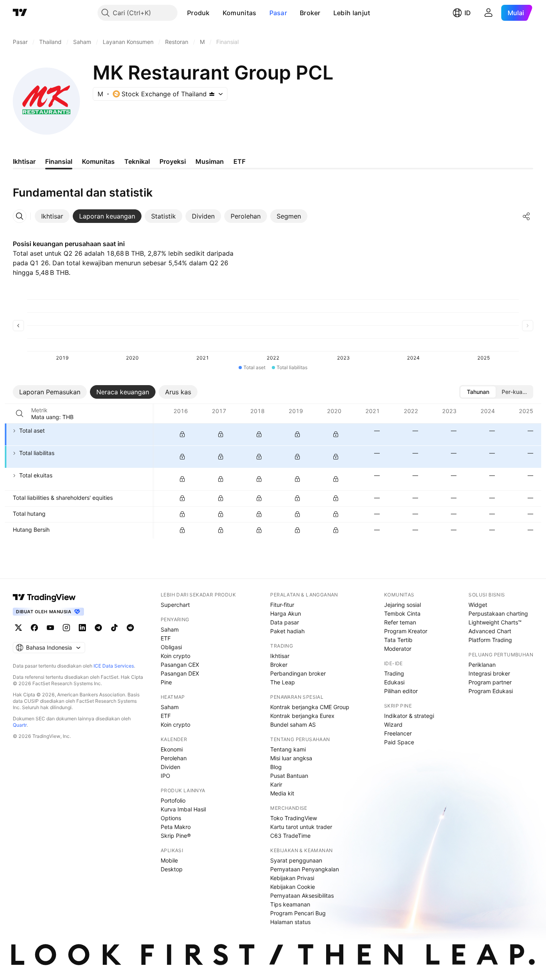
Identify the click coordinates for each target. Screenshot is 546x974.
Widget (477, 604)
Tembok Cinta (402, 613)
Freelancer (398, 733)
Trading (394, 673)
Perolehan (174, 758)
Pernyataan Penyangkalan (304, 869)
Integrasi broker (489, 673)
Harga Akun (285, 613)
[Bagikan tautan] (526, 216)
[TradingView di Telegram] (98, 627)
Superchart (175, 604)
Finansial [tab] (58, 161)
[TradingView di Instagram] (66, 627)
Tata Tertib (398, 639)
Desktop (172, 869)
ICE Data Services (114, 666)
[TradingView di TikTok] (114, 627)
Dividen (170, 766)
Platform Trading (490, 639)
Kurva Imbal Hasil (183, 809)
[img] (211, 93)
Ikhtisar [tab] (24, 161)
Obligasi (171, 647)
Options (171, 818)
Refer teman (400, 622)
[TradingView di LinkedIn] (82, 627)
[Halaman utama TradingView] (20, 12)
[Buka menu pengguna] (488, 13)
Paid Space (399, 742)
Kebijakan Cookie (292, 886)
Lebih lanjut (352, 13)
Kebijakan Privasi (292, 878)
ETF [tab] (239, 161)
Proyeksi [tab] (172, 161)
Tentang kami (288, 749)
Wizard (393, 724)
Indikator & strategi (409, 715)
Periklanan (482, 664)
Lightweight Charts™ (495, 622)
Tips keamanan (290, 904)
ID (467, 13)
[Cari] (19, 413)
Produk (198, 13)
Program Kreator (405, 631)
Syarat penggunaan (296, 860)
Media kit (282, 793)
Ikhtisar (279, 655)
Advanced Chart (489, 631)
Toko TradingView (293, 818)
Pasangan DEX (180, 673)
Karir (276, 784)
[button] (215, 13)
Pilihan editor (401, 691)
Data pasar (284, 622)
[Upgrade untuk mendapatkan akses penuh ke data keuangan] (182, 434)
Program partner (490, 682)
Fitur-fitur (282, 604)
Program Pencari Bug (298, 913)
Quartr (20, 725)
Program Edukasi (490, 691)
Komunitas (240, 13)
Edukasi (394, 682)
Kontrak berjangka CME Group (309, 707)
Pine (166, 682)
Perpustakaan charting (498, 613)
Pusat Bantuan (289, 775)
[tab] (52, 216)
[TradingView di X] (18, 627)
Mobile (169, 860)
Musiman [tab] (209, 161)
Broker (310, 13)
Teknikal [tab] (137, 161)
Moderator (397, 648)
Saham (170, 629)
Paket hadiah (287, 631)
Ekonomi (172, 749)
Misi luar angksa (291, 758)
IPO (165, 775)
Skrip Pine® (176, 835)
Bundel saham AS (293, 724)
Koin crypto (175, 655)
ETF (166, 638)
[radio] (478, 392)
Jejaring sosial (402, 604)
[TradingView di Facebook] (34, 627)
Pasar (278, 13)
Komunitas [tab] (98, 161)
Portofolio (173, 800)
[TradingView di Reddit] (130, 627)
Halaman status (290, 921)
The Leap (282, 682)
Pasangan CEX (180, 664)
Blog (276, 766)
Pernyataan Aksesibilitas (302, 895)
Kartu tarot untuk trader (301, 826)
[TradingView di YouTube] (50, 627)
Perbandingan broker (298, 673)
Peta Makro (176, 826)
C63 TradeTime (290, 835)
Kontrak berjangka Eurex (302, 715)
